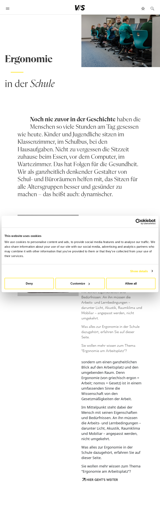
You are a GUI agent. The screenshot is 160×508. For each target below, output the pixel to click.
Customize (77, 283)
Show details (139, 271)
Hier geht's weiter (102, 479)
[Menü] (7, 9)
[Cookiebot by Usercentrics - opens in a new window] (138, 221)
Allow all (131, 283)
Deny (29, 283)
